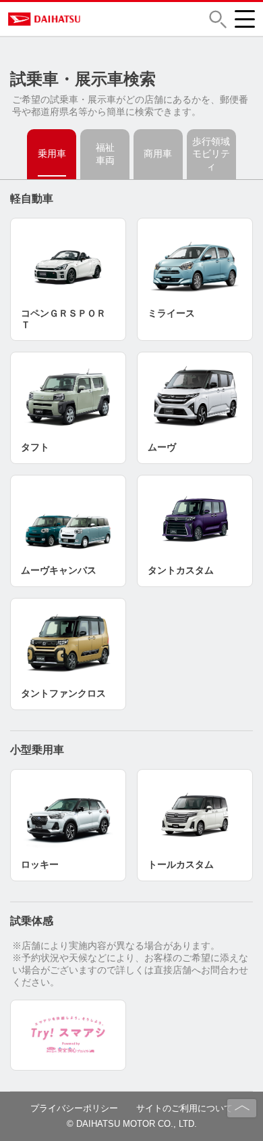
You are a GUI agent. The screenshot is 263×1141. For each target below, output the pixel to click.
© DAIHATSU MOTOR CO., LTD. (132, 1124)
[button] (218, 19)
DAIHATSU (93, 19)
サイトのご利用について (184, 1108)
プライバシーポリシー (74, 1108)
